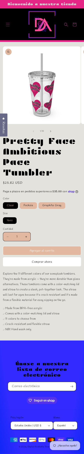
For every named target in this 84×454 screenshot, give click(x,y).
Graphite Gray (51, 205)
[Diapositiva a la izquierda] (33, 131)
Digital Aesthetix (36, 446)
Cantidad (8, 229)
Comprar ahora (42, 262)
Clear (10, 205)
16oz (10, 220)
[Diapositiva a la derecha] (50, 131)
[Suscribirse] (71, 386)
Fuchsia (28, 205)
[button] (8, 24)
